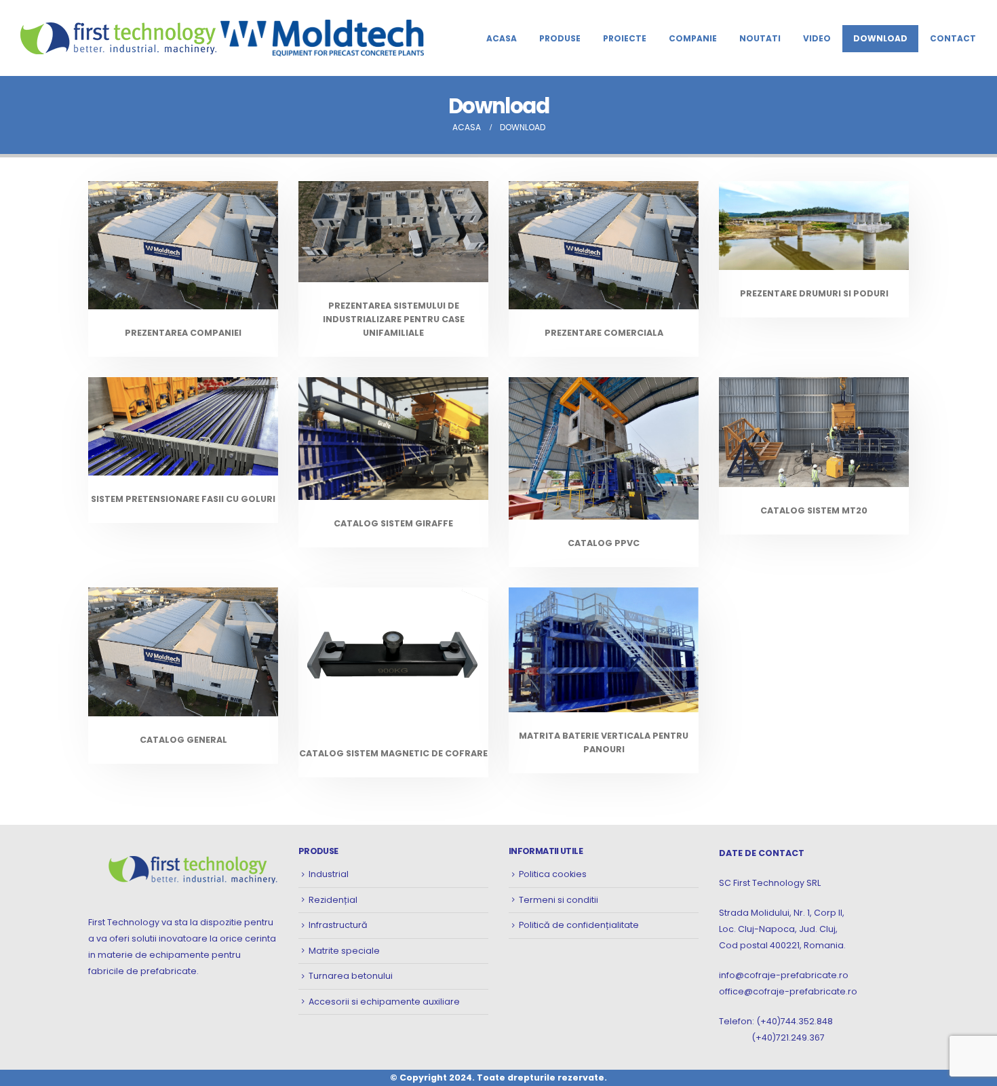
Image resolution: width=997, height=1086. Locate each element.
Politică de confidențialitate (579, 925)
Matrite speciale (344, 950)
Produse (560, 38)
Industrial (329, 874)
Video (817, 38)
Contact (953, 38)
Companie (693, 38)
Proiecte (624, 38)
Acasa (501, 38)
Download (880, 38)
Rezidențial (333, 900)
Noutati (760, 38)
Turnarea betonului (351, 976)
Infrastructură (338, 925)
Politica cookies (553, 874)
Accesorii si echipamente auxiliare (384, 1001)
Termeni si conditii (558, 900)
